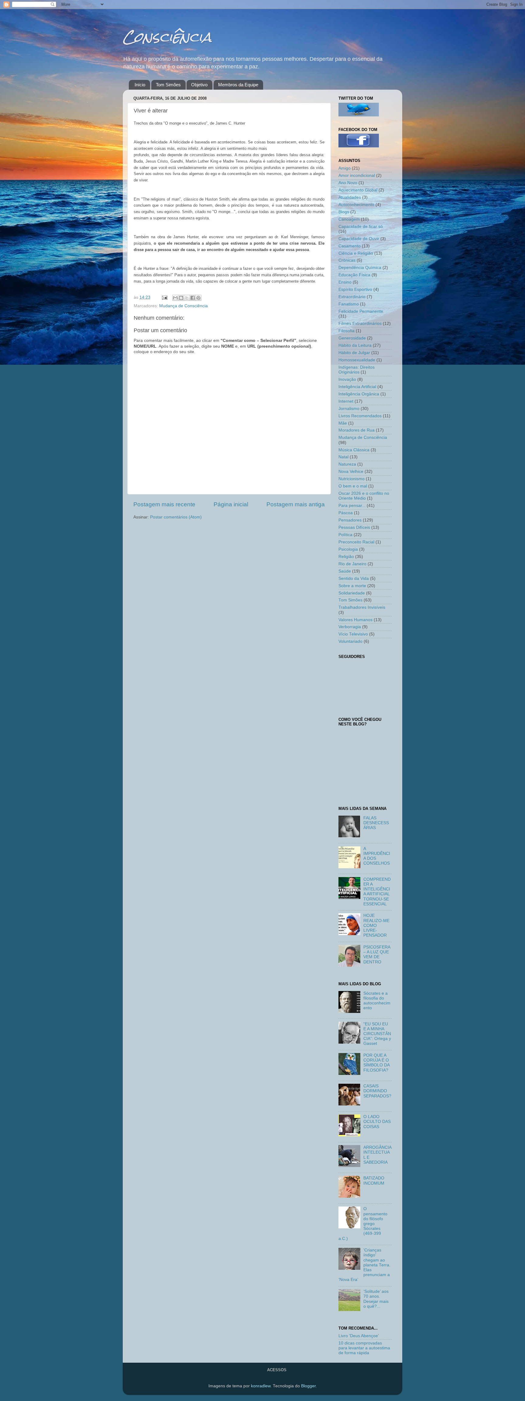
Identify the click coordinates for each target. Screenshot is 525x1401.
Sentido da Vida (353, 578)
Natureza (347, 464)
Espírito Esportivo (355, 289)
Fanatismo (348, 304)
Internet (345, 401)
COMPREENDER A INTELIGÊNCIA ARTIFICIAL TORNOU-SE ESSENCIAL (377, 891)
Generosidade (352, 338)
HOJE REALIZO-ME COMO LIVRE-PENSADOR (376, 925)
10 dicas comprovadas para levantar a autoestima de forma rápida (364, 1348)
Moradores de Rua (356, 430)
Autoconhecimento (356, 204)
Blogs (343, 212)
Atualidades (349, 197)
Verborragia (349, 627)
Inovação (347, 379)
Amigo (344, 168)
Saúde (344, 571)
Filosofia (346, 331)
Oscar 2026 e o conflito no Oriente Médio (363, 496)
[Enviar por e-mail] (175, 298)
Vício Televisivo (353, 634)
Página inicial (231, 504)
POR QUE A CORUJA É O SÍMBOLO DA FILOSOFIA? (376, 1062)
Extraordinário (351, 296)
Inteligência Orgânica (358, 394)
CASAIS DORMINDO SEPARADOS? (377, 1091)
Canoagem (349, 219)
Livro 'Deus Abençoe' (358, 1336)
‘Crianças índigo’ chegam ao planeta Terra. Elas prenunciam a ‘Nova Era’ (364, 1265)
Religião (346, 556)
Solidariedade (351, 593)
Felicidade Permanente (360, 311)
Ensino (345, 282)
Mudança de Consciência (183, 306)
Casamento (349, 246)
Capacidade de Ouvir (358, 238)
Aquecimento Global (357, 190)
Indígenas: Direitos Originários (356, 369)
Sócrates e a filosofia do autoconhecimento (376, 1000)
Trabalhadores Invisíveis (361, 607)
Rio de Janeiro (352, 564)
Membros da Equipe (238, 84)
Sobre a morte (352, 585)
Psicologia (348, 549)
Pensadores (350, 520)
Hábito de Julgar (354, 352)
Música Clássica (353, 450)
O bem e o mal (352, 486)
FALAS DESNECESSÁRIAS (376, 823)
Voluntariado (350, 641)
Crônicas (346, 260)
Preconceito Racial (356, 542)
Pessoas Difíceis (354, 527)
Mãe (342, 423)
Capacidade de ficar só (360, 226)
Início (140, 84)
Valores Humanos (355, 620)
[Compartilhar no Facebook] (193, 298)
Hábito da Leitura (355, 345)
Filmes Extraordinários (360, 323)
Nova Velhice (350, 471)
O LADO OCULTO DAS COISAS (377, 1121)
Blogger (308, 1386)
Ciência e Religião (355, 253)
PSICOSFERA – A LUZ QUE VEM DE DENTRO (376, 954)
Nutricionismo (351, 479)
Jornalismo (348, 408)
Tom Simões (168, 84)
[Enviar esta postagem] (164, 297)
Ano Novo (347, 183)
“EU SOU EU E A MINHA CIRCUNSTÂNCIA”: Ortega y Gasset (377, 1034)
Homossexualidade (356, 360)
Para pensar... (351, 505)
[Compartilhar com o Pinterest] (198, 298)
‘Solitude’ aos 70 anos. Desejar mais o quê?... (376, 1299)
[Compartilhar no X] (187, 298)
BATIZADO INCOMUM (373, 1180)
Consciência (167, 37)
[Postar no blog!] (181, 298)
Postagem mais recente (164, 504)
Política (345, 534)
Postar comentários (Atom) (176, 517)
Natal (343, 457)
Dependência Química (359, 267)
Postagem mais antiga (295, 504)
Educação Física (354, 275)
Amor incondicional (356, 175)
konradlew (260, 1386)
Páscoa (345, 513)
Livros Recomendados (360, 416)
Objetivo (199, 84)
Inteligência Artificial (357, 386)
